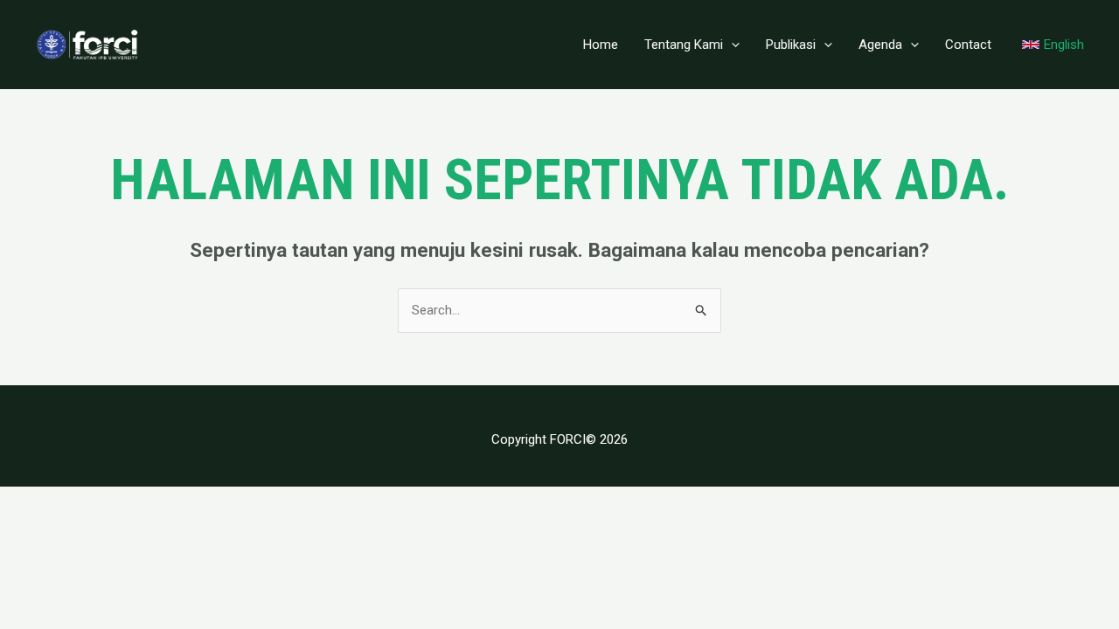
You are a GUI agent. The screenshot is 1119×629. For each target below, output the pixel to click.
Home (600, 44)
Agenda (880, 44)
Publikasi (791, 44)
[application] (731, 44)
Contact (968, 44)
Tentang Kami (683, 44)
